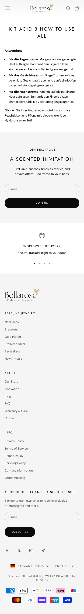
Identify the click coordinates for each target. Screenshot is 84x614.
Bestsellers (12, 351)
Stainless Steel (15, 344)
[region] (42, 244)
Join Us (42, 203)
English (62, 566)
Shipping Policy (15, 463)
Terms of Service (16, 449)
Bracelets (11, 329)
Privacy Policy (14, 441)
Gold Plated (13, 337)
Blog (8, 396)
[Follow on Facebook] (7, 550)
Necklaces (12, 322)
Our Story (11, 381)
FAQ (7, 403)
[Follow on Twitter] (19, 550)
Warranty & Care (16, 411)
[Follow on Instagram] (31, 550)
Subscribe (19, 532)
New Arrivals (13, 359)
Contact (10, 418)
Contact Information (19, 470)
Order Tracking (15, 478)
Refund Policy (14, 456)
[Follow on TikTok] (43, 550)
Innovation (12, 389)
